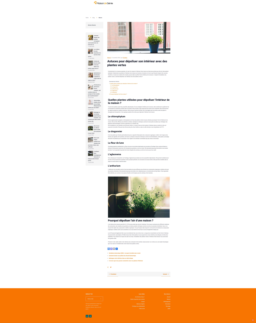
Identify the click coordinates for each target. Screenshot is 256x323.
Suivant (165, 274)
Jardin (168, 308)
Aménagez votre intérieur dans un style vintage (121, 258)
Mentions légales (141, 304)
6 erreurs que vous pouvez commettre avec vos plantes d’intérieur (126, 260)
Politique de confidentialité (138, 306)
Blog (93, 17)
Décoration (167, 304)
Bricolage (168, 306)
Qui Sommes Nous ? (140, 297)
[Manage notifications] (253, 320)
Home (87, 17)
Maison (109, 57)
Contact (143, 301)
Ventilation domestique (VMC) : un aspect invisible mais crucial (124, 253)
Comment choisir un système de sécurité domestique (122, 255)
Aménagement (167, 301)
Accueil (168, 297)
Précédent (113, 274)
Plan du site (142, 308)
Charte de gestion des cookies (137, 299)
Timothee (125, 57)
